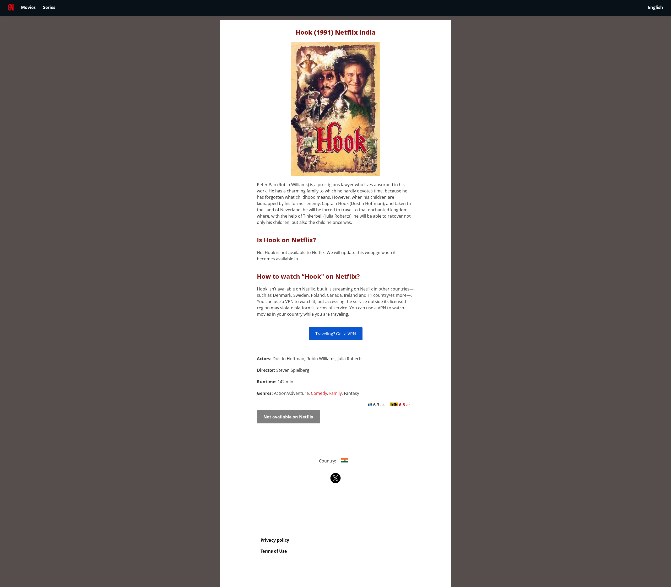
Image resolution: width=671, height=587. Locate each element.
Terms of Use (274, 551)
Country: (328, 461)
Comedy (319, 393)
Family (335, 393)
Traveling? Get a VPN (335, 334)
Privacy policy (275, 540)
